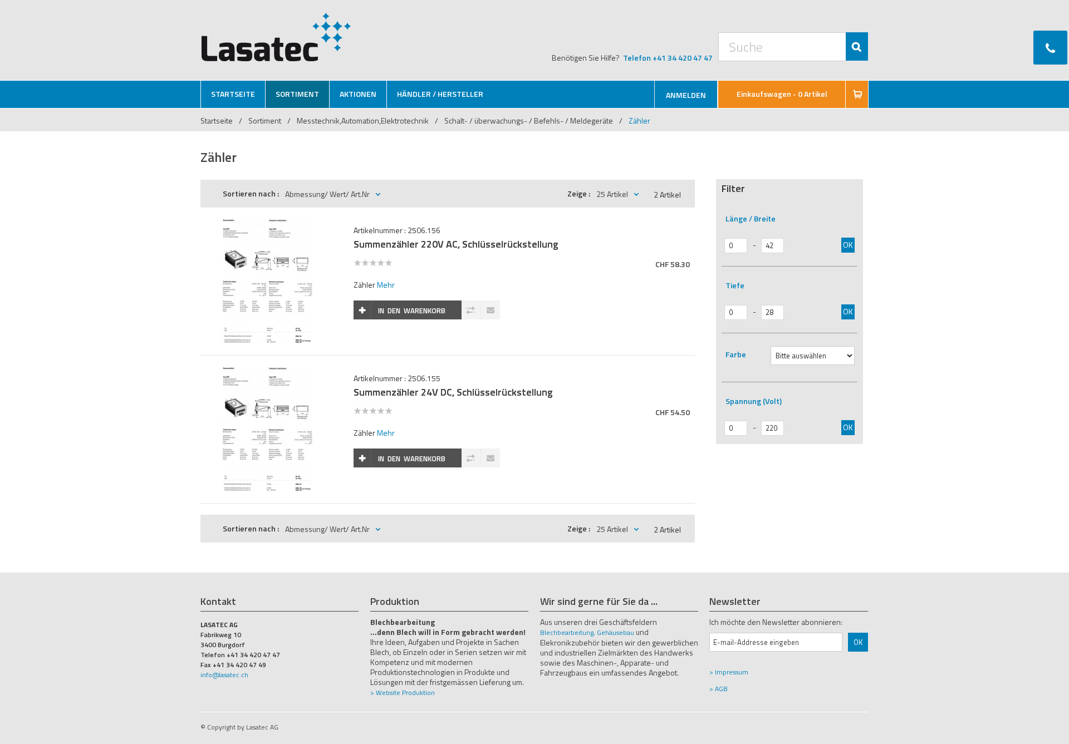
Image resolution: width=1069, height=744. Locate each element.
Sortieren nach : (251, 193)
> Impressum (728, 672)
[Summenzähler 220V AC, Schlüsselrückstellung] (267, 224)
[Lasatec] (276, 36)
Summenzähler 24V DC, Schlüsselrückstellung (453, 392)
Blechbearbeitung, (567, 632)
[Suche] (857, 46)
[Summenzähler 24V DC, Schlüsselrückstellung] (267, 372)
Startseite (216, 120)
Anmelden (686, 95)
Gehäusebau (615, 632)
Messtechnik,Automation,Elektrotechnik (363, 120)
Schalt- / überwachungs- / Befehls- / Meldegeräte (528, 120)
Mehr (386, 284)
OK (848, 244)
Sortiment (265, 120)
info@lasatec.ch (224, 674)
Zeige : (578, 193)
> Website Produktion (402, 692)
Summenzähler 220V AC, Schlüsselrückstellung (456, 244)
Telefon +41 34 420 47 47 (668, 57)
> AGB (718, 688)
